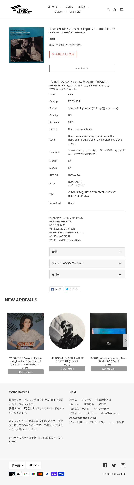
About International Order (82, 417)
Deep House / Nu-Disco (81, 136)
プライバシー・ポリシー (82, 413)
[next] (126, 340)
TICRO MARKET (117, 474)
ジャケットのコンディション (68, 263)
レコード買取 (116, 422)
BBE (70, 94)
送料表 (55, 274)
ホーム (73, 399)
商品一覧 (87, 399)
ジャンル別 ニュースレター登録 (86, 422)
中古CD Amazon (110, 413)
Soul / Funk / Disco (85, 139)
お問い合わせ (101, 408)
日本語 (16, 465)
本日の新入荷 (103, 399)
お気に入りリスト (79, 408)
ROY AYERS (75, 181)
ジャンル (74, 404)
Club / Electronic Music (80, 129)
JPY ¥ (32, 465)
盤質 (54, 251)
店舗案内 (89, 404)
